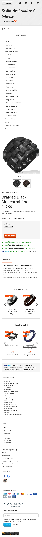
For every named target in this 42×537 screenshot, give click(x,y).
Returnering (7, 389)
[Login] (31, 3)
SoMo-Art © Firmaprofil (10, 391)
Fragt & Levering (8, 387)
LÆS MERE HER (28, 370)
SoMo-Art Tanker (8, 396)
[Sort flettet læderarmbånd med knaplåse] (21, 155)
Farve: (8, 224)
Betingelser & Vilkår (9, 404)
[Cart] (37, 3)
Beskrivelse (7, 259)
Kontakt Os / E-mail (9, 381)
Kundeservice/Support (10, 383)
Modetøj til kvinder (16, 248)
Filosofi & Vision (8, 394)
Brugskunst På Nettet (10, 410)
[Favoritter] (26, 3)
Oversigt (6, 412)
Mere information (8, 214)
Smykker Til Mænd (11, 192)
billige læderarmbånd (21, 277)
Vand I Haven (7, 408)
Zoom (22, 177)
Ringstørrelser (8, 402)
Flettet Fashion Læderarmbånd (30, 310)
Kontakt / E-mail (7, 464)
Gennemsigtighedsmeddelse (12, 414)
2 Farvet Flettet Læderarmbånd (12, 310)
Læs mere (32, 251)
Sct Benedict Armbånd (12, 345)
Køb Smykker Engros (9, 400)
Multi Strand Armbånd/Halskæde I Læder (30, 347)
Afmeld (15, 525)
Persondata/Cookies (10, 406)
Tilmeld (7, 525)
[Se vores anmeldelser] (10, 533)
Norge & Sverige (8, 398)
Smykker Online (15, 245)
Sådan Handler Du (9, 385)
